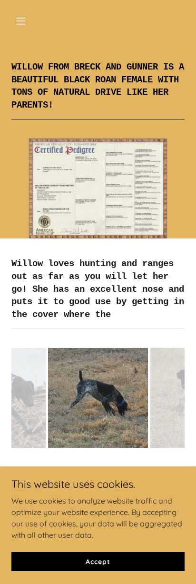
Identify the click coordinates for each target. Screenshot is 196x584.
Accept (98, 561)
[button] (24, 20)
